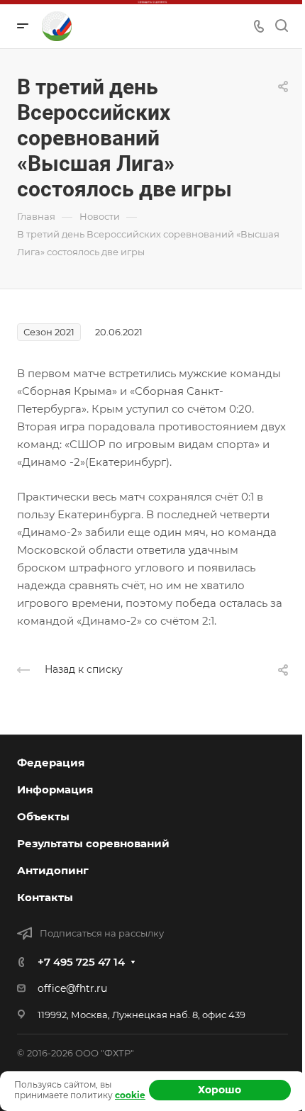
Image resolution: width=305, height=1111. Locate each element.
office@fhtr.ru (72, 988)
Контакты (45, 897)
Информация (55, 789)
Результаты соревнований (93, 843)
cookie (130, 1095)
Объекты (43, 816)
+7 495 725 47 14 (81, 961)
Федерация (50, 762)
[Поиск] (281, 26)
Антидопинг (53, 870)
